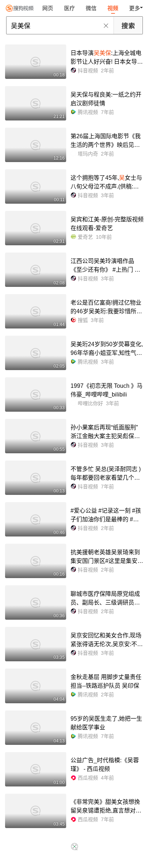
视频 (112, 8)
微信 (91, 8)
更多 (134, 8)
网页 (47, 8)
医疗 (69, 8)
